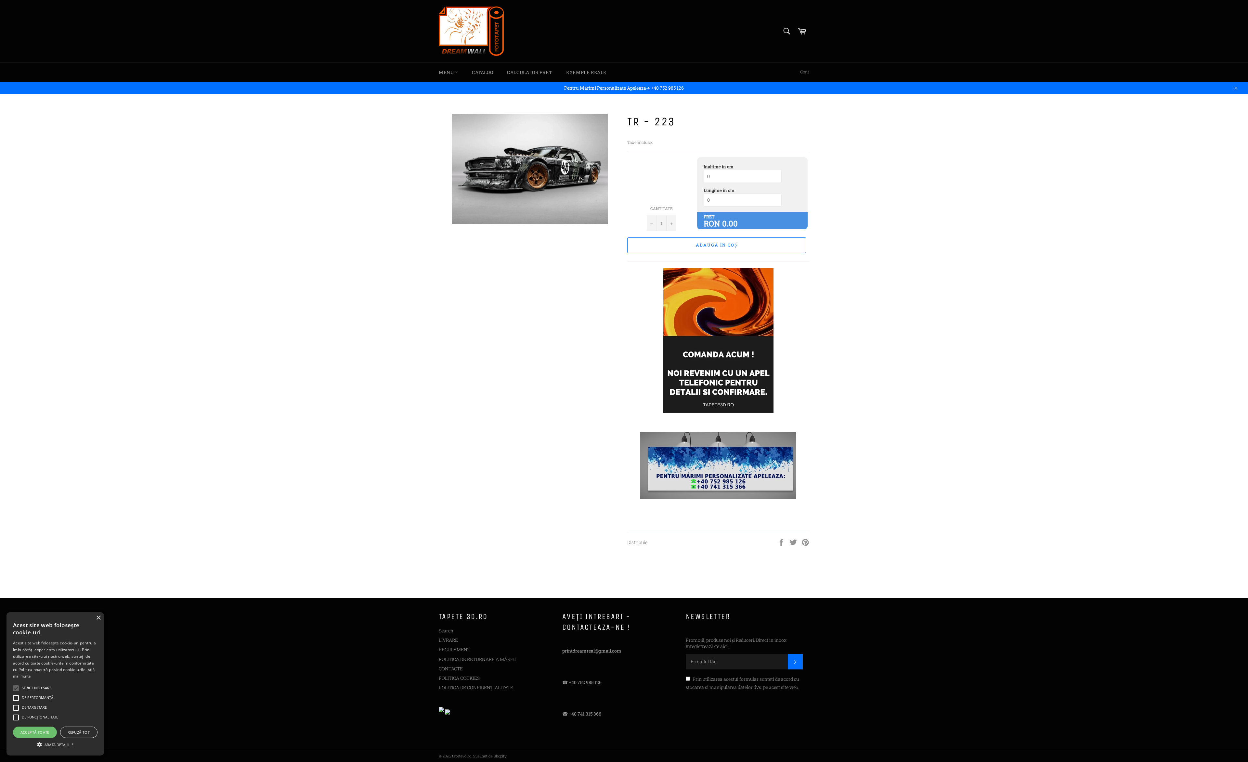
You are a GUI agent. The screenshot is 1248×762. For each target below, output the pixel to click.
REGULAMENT (454, 649)
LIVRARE (448, 640)
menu (447, 72)
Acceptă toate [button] (34, 732)
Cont (804, 72)
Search (446, 631)
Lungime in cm (719, 190)
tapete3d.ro (461, 756)
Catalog (482, 72)
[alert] (55, 684)
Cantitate (661, 208)
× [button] (98, 618)
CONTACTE (451, 669)
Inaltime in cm (719, 167)
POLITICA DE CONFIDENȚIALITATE (476, 687)
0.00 (730, 223)
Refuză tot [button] (79, 732)
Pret (709, 217)
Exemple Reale (586, 72)
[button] (55, 744)
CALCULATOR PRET (529, 72)
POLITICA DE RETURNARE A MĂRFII (477, 659)
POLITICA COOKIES (459, 678)
